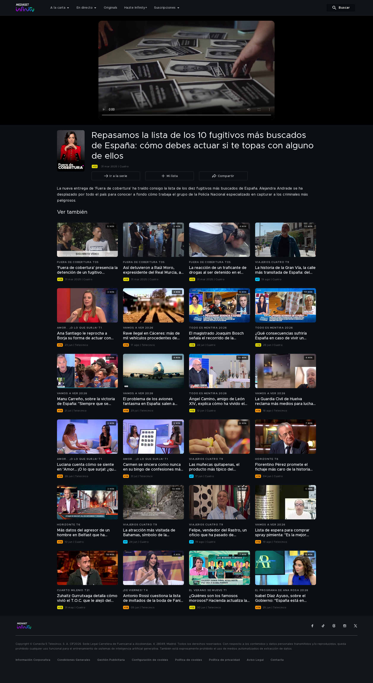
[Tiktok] (323, 626)
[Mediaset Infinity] (25, 7)
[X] (355, 626)
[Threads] (334, 626)
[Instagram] (345, 626)
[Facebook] (312, 626)
